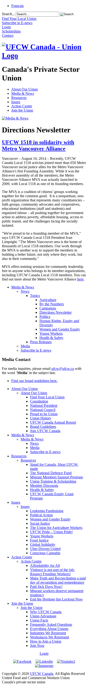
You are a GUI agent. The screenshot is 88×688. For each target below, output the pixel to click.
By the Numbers (51, 304)
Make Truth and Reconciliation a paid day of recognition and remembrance (58, 580)
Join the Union (22, 110)
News (25, 291)
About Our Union (24, 89)
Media (25, 346)
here (80, 279)
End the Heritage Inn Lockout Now (56, 599)
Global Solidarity (42, 544)
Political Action (41, 515)
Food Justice (39, 540)
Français (17, 6)
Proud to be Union (43, 414)
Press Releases (41, 342)
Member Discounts (44, 486)
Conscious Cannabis (45, 553)
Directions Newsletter (55, 312)
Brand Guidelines (43, 427)
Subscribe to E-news (36, 350)
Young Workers (51, 333)
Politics (44, 317)
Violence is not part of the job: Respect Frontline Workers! (52, 572)
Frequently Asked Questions (51, 624)
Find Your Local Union (47, 397)
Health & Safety (51, 338)
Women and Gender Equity (59, 329)
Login (44, 653)
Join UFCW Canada (45, 431)
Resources (19, 98)
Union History (40, 418)
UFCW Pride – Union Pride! (51, 532)
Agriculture (47, 300)
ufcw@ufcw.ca (62, 369)
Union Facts (39, 620)
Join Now (37, 646)
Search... (8, 14)
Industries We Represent (48, 633)
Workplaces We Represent (49, 637)
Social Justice (40, 523)
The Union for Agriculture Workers (56, 528)
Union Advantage (43, 616)
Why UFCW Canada (45, 612)
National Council (42, 410)
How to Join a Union (45, 641)
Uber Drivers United (45, 549)
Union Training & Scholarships (53, 481)
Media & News (22, 93)
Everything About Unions (49, 629)
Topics (35, 296)
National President (43, 406)
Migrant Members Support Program (56, 477)
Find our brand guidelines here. (34, 381)
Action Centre (21, 106)
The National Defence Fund (51, 473)
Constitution (39, 401)
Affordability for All (45, 566)
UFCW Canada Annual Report (53, 422)
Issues (15, 102)
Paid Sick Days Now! (46, 587)
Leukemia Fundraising (46, 511)
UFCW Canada (41, 674)
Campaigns (47, 308)
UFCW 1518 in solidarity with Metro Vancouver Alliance (38, 145)
